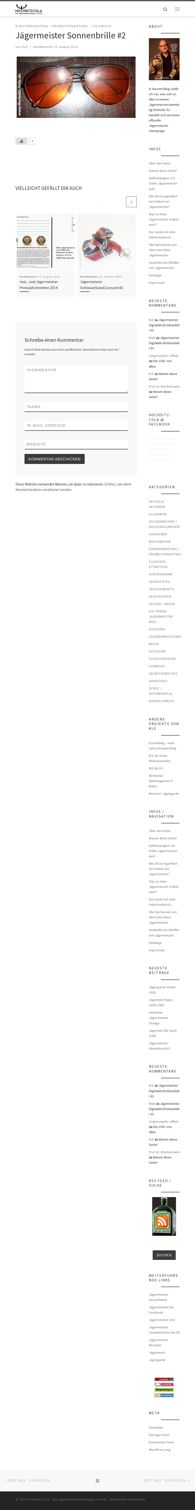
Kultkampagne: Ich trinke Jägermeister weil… (163, 183)
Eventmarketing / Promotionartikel (165, 551)
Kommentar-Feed (161, 1442)
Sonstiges (158, 681)
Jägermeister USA (162, 1320)
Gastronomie (161, 574)
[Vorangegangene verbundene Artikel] (120, 201)
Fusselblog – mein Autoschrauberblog (162, 745)
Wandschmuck (162, 701)
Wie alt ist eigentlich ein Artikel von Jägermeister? (163, 201)
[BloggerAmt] (164, 1395)
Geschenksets (161, 589)
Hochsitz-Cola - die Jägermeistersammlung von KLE (67, 1499)
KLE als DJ (156, 768)
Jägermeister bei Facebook (161, 1310)
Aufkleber (158, 534)
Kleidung (157, 629)
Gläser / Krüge (162, 604)
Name (33, 407)
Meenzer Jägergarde (164, 793)
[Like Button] (21, 141)
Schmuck (157, 666)
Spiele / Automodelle (161, 691)
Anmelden (156, 1427)
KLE (25, 47)
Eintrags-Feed (159, 1435)
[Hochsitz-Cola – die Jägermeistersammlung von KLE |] (28, 8)
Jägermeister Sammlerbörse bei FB (164, 1330)
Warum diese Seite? (163, 170)
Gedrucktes (159, 581)
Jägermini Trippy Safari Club (160, 1002)
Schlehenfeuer (162, 659)
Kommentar (41, 370)
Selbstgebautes (163, 673)
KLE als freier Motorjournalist (160, 758)
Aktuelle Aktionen (157, 504)
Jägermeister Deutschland (158, 1297)
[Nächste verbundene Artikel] (131, 201)
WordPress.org (160, 1449)
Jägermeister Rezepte (158, 1342)
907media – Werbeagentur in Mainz (161, 780)
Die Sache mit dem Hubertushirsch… (162, 234)
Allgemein (157, 514)
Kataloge (155, 275)
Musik (154, 644)
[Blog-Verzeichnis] (164, 1384)
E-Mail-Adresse (46, 425)
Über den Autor (160, 163)
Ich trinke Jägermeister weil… (161, 616)
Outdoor (157, 651)
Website (36, 444)
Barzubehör (160, 541)
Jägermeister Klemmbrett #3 (159, 1046)
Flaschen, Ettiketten (158, 564)
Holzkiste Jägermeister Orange (158, 1017)
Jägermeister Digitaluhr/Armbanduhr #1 (164, 325)
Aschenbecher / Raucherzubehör (164, 524)
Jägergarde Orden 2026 (162, 989)
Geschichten (160, 596)
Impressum (157, 282)
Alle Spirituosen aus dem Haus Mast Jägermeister (163, 249)
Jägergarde (157, 1360)
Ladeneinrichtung (165, 636)
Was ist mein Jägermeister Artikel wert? (163, 219)
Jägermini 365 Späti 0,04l (163, 1033)
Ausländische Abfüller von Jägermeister (164, 265)
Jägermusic (157, 1352)
